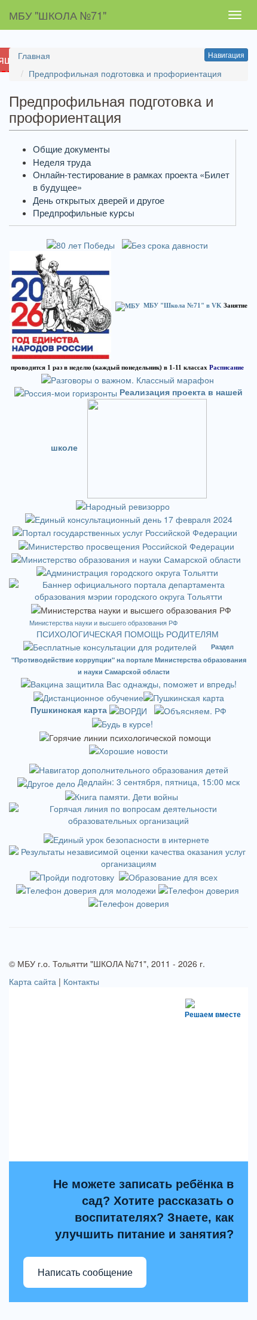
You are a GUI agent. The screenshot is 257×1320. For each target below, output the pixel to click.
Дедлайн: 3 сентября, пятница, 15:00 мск (159, 782)
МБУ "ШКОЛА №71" (57, 15)
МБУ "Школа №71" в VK (182, 305)
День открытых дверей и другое (98, 200)
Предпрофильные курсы (83, 212)
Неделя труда (62, 162)
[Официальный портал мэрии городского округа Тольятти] (127, 571)
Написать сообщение (85, 1273)
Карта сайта (32, 981)
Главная (34, 55)
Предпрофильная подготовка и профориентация (125, 73)
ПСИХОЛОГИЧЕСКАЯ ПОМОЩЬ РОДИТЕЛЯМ (128, 634)
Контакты (81, 981)
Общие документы (71, 148)
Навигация (226, 54)
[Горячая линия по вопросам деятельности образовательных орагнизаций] (128, 813)
